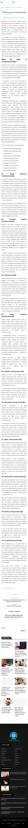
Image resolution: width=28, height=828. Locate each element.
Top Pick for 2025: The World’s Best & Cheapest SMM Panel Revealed (7, 710)
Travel (2, 755)
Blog (23, 823)
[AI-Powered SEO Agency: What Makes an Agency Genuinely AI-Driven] (20, 645)
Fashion (3, 753)
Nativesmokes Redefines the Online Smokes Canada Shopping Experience (7, 672)
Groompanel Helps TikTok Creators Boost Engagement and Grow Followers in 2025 (20, 690)
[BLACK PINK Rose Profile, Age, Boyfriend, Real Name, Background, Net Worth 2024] (5, 774)
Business (3, 748)
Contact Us (14, 825)
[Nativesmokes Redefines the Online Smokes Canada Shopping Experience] (7, 662)
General (17, 757)
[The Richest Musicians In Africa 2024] (5, 781)
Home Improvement (6, 760)
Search (3, 628)
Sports (16, 753)
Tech (16, 751)
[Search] (26, 2)
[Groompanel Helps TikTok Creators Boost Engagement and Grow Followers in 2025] (20, 681)
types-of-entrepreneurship (9, 588)
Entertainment (18, 748)
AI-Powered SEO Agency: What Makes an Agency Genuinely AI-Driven (20, 654)
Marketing (3, 751)
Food (2, 762)
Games (16, 764)
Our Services (17, 823)
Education (17, 762)
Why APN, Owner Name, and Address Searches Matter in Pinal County (7, 645)
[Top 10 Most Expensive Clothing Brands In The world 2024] (5, 788)
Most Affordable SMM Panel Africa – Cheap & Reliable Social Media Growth (20, 671)
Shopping (3, 757)
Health (16, 755)
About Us (9, 823)
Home (3, 7)
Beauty (16, 760)
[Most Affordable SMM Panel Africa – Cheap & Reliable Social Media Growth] (20, 662)
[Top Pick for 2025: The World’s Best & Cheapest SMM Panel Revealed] (7, 702)
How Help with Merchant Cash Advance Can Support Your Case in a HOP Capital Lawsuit (20, 711)
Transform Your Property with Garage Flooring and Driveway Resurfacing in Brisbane (7, 691)
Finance (3, 764)
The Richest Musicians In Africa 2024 (17, 779)
